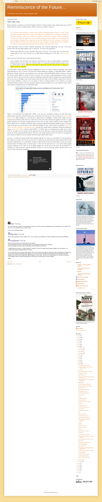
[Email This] (29, 175)
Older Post (69, 261)
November (80, 349)
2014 (78, 472)
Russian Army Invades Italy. (83, 389)
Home (39, 261)
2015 (78, 470)
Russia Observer (81, 279)
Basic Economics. (81, 387)
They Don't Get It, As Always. (84, 454)
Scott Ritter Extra (81, 288)
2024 (78, 339)
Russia (20, 176)
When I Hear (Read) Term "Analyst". (85, 371)
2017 (78, 467)
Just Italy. (80, 422)
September (80, 353)
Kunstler (79, 271)
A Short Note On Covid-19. (83, 415)
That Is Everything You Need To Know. (86, 439)
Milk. (79, 412)
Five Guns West (81, 283)
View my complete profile (81, 330)
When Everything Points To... (84, 393)
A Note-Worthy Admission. (83, 455)
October (80, 351)
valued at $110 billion (17, 129)
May (79, 360)
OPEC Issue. (80, 440)
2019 (78, 463)
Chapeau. (80, 423)
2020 (78, 346)
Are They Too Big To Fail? (83, 410)
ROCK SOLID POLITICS (82, 281)
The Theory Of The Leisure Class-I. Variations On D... (85, 367)
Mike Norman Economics (83, 285)
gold (18, 176)
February (80, 459)
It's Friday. (80, 403)
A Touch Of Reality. (82, 405)
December (80, 347)
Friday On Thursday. (82, 425)
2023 (78, 341)
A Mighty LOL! (81, 382)
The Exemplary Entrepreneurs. (84, 417)
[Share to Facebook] (33, 175)
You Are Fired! (81, 408)
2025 (78, 337)
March (79, 363)
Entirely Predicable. (82, 446)
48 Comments (24, 175)
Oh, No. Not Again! (82, 452)
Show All (93, 289)
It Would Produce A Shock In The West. (86, 450)
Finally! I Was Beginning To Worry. (85, 386)
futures (16, 176)
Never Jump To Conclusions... (84, 457)
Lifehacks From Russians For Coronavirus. (84, 420)
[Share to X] (32, 175)
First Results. (80, 432)
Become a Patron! (79, 29)
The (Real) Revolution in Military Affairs (85, 157)
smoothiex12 (80, 328)
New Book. (80, 369)
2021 (78, 344)
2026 (78, 335)
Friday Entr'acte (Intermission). (84, 442)
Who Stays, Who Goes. (83, 391)
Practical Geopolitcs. (82, 414)
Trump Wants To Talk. (82, 373)
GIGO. (79, 396)
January (80, 461)
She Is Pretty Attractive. (82, 444)
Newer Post (10, 261)
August (79, 354)
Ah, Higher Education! (82, 398)
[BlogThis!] (31, 175)
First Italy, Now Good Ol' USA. (84, 365)
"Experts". (80, 429)
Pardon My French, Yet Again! (84, 401)
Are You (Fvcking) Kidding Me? (84, 384)
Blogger (56, 492)
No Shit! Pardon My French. (83, 407)
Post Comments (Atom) (17, 264)
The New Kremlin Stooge (83, 277)
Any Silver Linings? (82, 427)
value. (28, 176)
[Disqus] (39, 200)
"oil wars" (12, 176)
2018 (78, 465)
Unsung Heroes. (81, 394)
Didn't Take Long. (81, 375)
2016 (78, 469)
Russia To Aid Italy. (82, 400)
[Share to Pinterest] (35, 175)
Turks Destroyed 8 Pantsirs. (83, 430)
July (79, 356)
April (79, 361)
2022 (78, 342)
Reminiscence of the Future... (36, 7)
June (79, 358)
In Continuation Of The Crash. (84, 434)
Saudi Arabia (24, 176)
